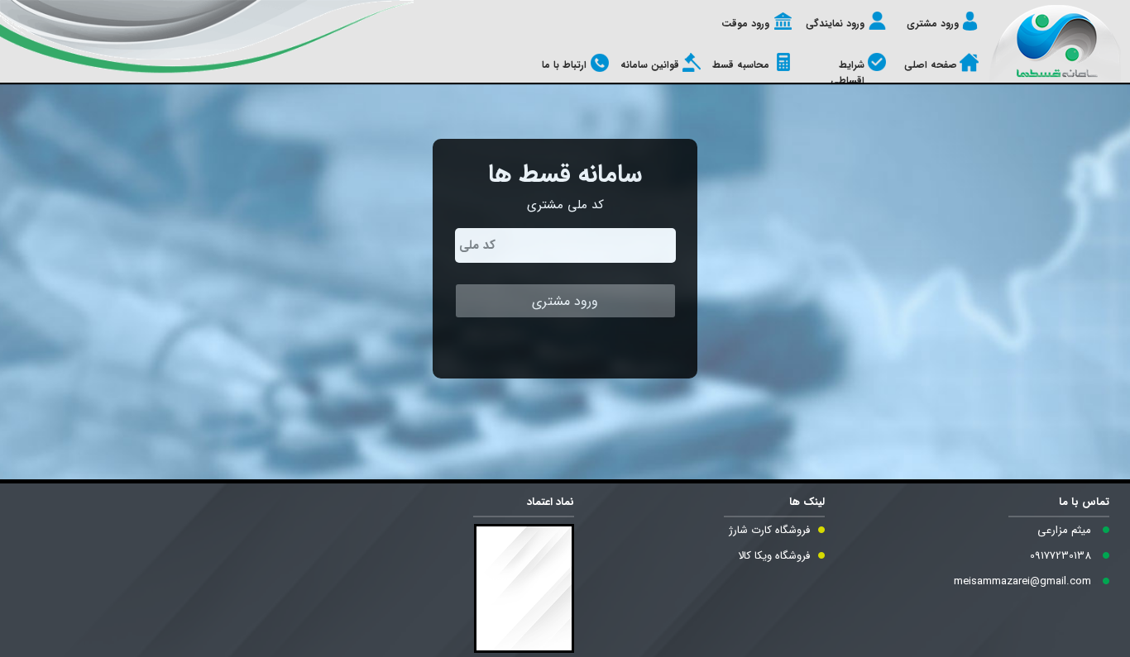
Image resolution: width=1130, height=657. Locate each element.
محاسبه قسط (740, 65)
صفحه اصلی (930, 65)
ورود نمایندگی (835, 23)
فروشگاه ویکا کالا (774, 555)
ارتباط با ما (564, 65)
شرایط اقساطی (847, 72)
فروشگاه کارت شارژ (769, 530)
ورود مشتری (933, 23)
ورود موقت (745, 23)
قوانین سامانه (649, 65)
